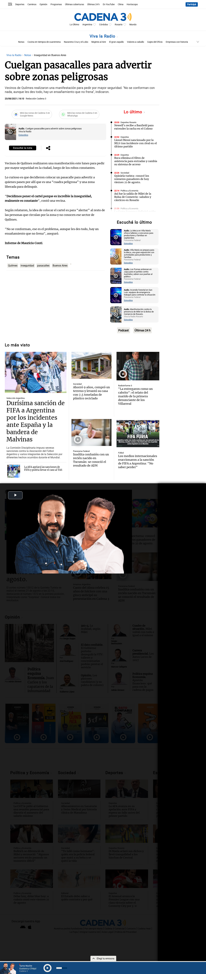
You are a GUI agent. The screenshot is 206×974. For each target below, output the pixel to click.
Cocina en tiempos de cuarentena (44, 42)
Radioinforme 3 (125, 385)
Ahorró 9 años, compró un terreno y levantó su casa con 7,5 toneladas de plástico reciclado (91, 392)
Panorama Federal (81, 451)
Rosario (118, 24)
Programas (56, 4)
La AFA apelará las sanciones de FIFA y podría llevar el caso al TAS (43, 468)
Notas (21, 42)
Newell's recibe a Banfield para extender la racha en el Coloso (134, 127)
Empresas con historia (177, 42)
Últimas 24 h (93, 4)
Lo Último (74, 24)
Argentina (87, 24)
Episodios (23, 135)
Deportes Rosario (128, 122)
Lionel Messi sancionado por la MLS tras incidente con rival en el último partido (135, 143)
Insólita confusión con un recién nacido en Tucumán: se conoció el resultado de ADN (91, 460)
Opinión (43, 4)
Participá (191, 4)
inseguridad (27, 265)
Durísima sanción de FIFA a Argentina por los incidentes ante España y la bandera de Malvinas (35, 421)
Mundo (132, 24)
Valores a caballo (135, 42)
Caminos (32, 4)
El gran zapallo (116, 42)
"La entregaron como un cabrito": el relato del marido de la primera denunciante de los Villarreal (135, 396)
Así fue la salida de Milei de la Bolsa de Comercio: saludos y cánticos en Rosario (132, 197)
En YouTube (109, 4)
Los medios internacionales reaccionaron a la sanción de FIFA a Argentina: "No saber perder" (137, 461)
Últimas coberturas (74, 4)
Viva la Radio (103, 36)
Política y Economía (129, 190)
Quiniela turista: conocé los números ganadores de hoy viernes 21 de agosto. (131, 179)
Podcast (123, 330)
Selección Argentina (15, 398)
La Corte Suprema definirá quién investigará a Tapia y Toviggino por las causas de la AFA (135, 215)
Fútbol (121, 453)
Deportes (19, 4)
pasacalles (43, 265)
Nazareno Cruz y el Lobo (76, 42)
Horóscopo (132, 4)
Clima (120, 4)
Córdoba (103, 24)
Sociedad (125, 173)
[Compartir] (48, 148)
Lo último (133, 112)
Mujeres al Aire (98, 42)
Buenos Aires (60, 265)
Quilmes (12, 265)
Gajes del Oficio (155, 42)
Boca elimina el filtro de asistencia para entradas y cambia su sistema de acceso (135, 161)
